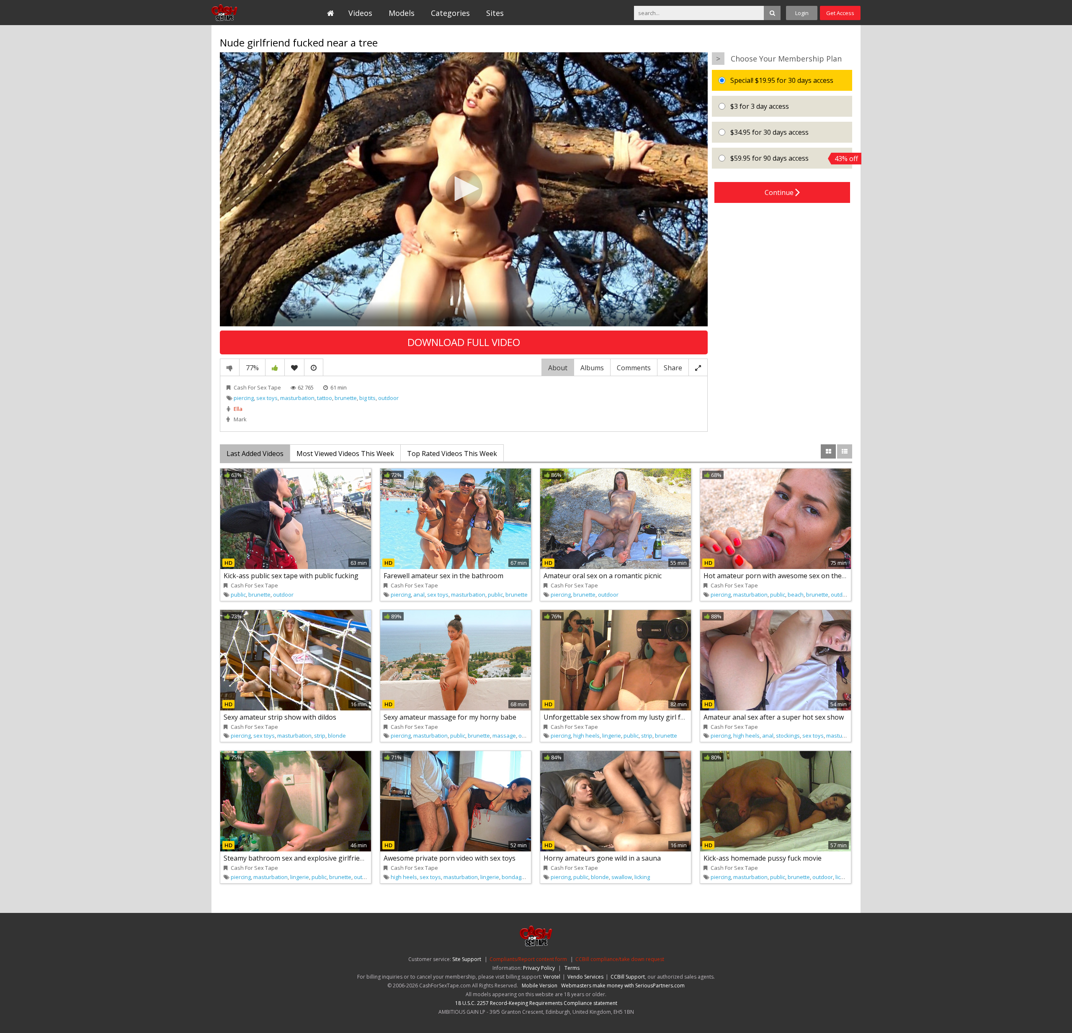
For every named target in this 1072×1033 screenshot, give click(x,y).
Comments (634, 367)
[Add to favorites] (294, 367)
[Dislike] (230, 367)
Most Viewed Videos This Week (345, 453)
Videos (360, 13)
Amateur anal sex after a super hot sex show (774, 717)
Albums (592, 367)
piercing (244, 398)
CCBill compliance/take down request (619, 959)
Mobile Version (539, 985)
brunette (346, 398)
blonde (337, 735)
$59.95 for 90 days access (790, 158)
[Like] (275, 367)
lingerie (611, 735)
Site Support (466, 959)
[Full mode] (698, 367)
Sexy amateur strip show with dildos (280, 717)
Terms (572, 967)
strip (319, 735)
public (238, 594)
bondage (513, 877)
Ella (238, 409)
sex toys (267, 398)
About (557, 367)
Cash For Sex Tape (257, 387)
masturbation (297, 398)
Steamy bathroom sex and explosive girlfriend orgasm (309, 858)
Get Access (840, 13)
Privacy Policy (539, 967)
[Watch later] (313, 367)
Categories (450, 13)
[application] (464, 189)
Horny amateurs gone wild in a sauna (602, 858)
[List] (844, 451)
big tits (367, 398)
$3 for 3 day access (759, 106)
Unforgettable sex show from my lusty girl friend (620, 717)
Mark (240, 419)
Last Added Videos (255, 453)
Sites (495, 13)
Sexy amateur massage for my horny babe (450, 717)
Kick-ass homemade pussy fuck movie (763, 858)
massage (504, 735)
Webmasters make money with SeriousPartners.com (623, 985)
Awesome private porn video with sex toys (449, 858)
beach (796, 594)
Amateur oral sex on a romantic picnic (603, 575)
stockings (788, 735)
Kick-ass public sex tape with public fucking (291, 575)
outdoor (388, 398)
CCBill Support (628, 976)
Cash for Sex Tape (249, 12)
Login (802, 13)
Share (673, 367)
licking (642, 877)
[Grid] (828, 451)
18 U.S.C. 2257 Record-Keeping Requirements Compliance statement (536, 1003)
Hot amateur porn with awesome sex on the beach (783, 575)
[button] (464, 188)
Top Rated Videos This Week (452, 453)
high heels (586, 735)
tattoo (324, 398)
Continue (780, 192)
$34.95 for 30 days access (769, 132)
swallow (621, 877)
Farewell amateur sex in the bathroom (443, 575)
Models (402, 13)
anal (419, 594)
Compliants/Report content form (528, 959)
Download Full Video (463, 342)
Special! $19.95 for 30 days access (781, 80)
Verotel (551, 976)
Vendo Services (585, 976)
